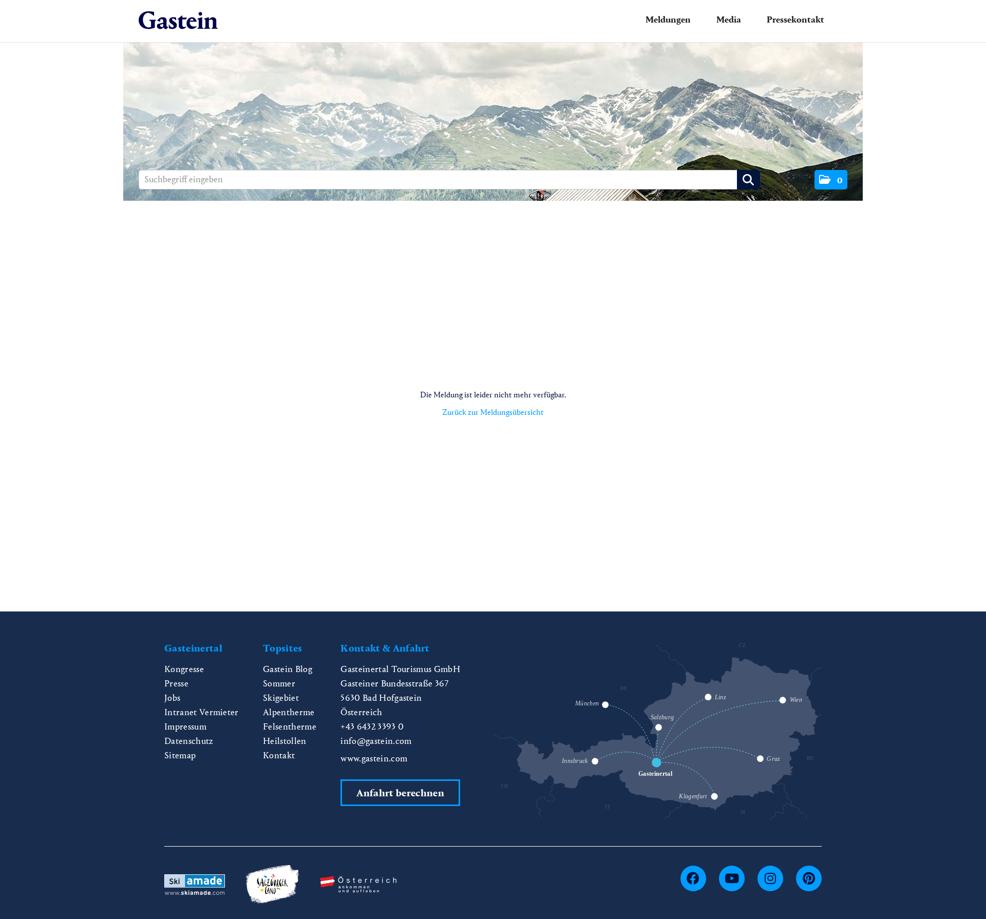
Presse (176, 683)
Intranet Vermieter (201, 712)
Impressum (185, 726)
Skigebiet (281, 698)
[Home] (178, 21)
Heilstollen (285, 741)
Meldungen (668, 19)
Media (728, 19)
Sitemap (180, 755)
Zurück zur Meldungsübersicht (493, 412)
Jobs (172, 698)
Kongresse (184, 669)
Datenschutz (189, 741)
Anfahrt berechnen (400, 793)
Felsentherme (289, 726)
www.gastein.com (373, 758)
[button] (830, 179)
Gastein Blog (287, 669)
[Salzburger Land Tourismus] (272, 883)
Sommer (279, 683)
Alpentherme (289, 712)
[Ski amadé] (194, 883)
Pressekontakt (795, 19)
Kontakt (279, 755)
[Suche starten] (748, 179)
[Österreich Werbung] (358, 883)
